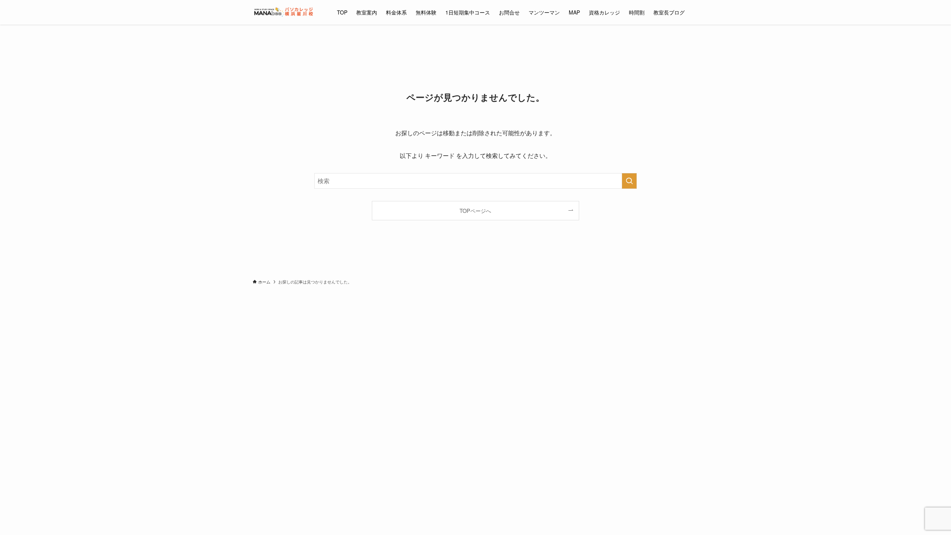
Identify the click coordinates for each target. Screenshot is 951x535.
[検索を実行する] (629, 181)
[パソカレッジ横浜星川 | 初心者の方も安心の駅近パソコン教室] (285, 12)
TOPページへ (475, 210)
